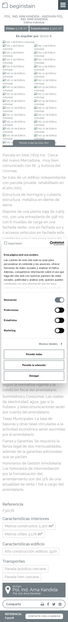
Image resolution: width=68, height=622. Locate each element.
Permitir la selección (34, 365)
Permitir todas (34, 354)
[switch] (59, 310)
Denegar (34, 375)
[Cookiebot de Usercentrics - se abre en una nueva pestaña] (49, 243)
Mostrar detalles (48, 343)
